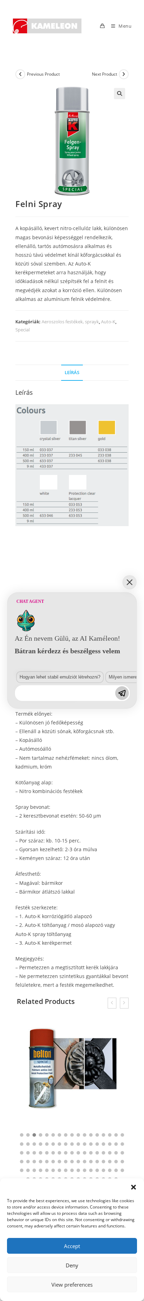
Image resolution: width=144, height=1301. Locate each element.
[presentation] (112, 1003)
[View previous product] (20, 74)
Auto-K (108, 321)
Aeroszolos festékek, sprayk (70, 321)
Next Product (104, 74)
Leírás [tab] (72, 373)
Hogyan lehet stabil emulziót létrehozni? (60, 677)
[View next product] (124, 74)
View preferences (72, 1284)
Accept (72, 1246)
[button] (133, 1187)
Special (22, 329)
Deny (72, 1265)
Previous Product (43, 74)
